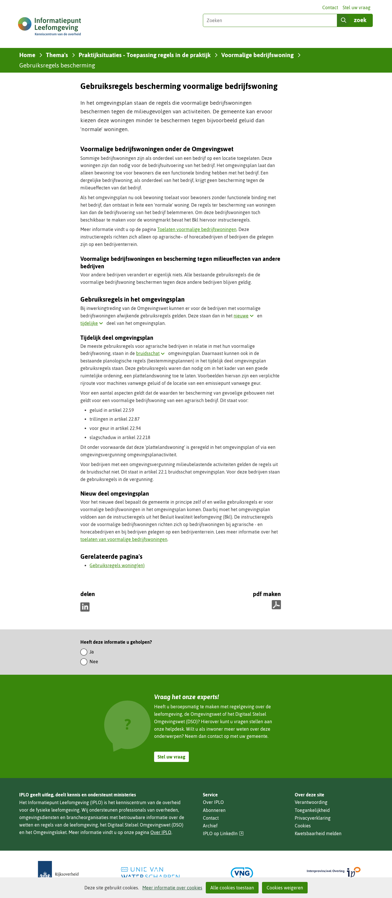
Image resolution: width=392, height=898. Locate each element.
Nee (94, 661)
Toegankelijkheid (312, 810)
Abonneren (214, 810)
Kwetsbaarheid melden (318, 833)
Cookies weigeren (285, 887)
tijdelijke (92, 323)
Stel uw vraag (356, 7)
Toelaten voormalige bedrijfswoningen (196, 229)
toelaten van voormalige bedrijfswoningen (123, 539)
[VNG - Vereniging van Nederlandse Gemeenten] (241, 873)
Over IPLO (160, 832)
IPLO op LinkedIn (223, 833)
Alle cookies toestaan (232, 887)
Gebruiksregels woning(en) (117, 565)
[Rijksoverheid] (58, 873)
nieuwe (245, 315)
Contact (330, 7)
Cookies (303, 825)
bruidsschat (151, 353)
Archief (210, 825)
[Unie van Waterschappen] (150, 873)
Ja (92, 651)
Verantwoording (311, 802)
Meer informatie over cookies (172, 887)
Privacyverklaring (313, 818)
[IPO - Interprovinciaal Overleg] (333, 873)
